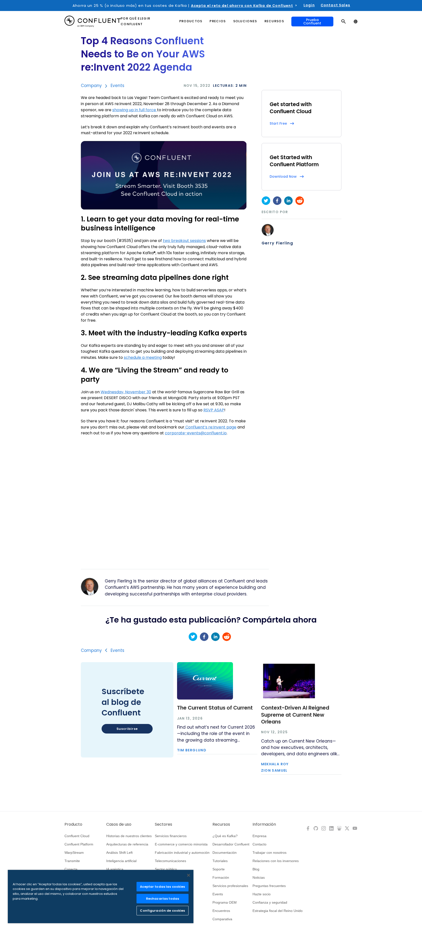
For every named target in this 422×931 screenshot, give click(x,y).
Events (117, 85)
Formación (220, 877)
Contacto (259, 844)
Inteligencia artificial (121, 861)
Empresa (259, 836)
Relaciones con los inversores (276, 861)
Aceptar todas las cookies (162, 886)
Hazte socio (262, 894)
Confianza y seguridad (270, 902)
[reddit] (299, 200)
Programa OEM (224, 902)
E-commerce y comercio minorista (181, 844)
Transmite (72, 861)
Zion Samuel (274, 770)
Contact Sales (335, 5)
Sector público (166, 869)
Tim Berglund (192, 750)
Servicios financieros (171, 836)
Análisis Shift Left (119, 852)
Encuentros (221, 911)
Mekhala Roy (275, 764)
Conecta (70, 869)
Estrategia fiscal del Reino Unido (278, 911)
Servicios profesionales (230, 886)
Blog (256, 869)
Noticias (259, 877)
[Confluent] (92, 21)
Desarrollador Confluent (230, 844)
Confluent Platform (78, 844)
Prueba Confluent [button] (312, 21)
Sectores (163, 824)
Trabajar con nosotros (269, 852)
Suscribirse (127, 728)
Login (309, 5)
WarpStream (74, 852)
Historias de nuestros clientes (129, 836)
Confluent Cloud (76, 836)
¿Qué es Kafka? (225, 836)
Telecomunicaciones (170, 861)
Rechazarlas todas (162, 898)
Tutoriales (220, 861)
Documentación (224, 852)
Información (264, 824)
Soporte (218, 869)
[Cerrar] (188, 875)
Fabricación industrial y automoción (182, 852)
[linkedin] (288, 200)
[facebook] (277, 200)
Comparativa (222, 919)
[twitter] (266, 200)
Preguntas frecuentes (269, 886)
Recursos (221, 824)
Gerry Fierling (277, 243)
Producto (73, 824)
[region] (100, 896)
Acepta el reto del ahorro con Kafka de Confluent (242, 5)
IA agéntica (114, 869)
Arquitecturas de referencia (127, 844)
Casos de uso (118, 824)
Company (91, 85)
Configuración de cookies (162, 910)
